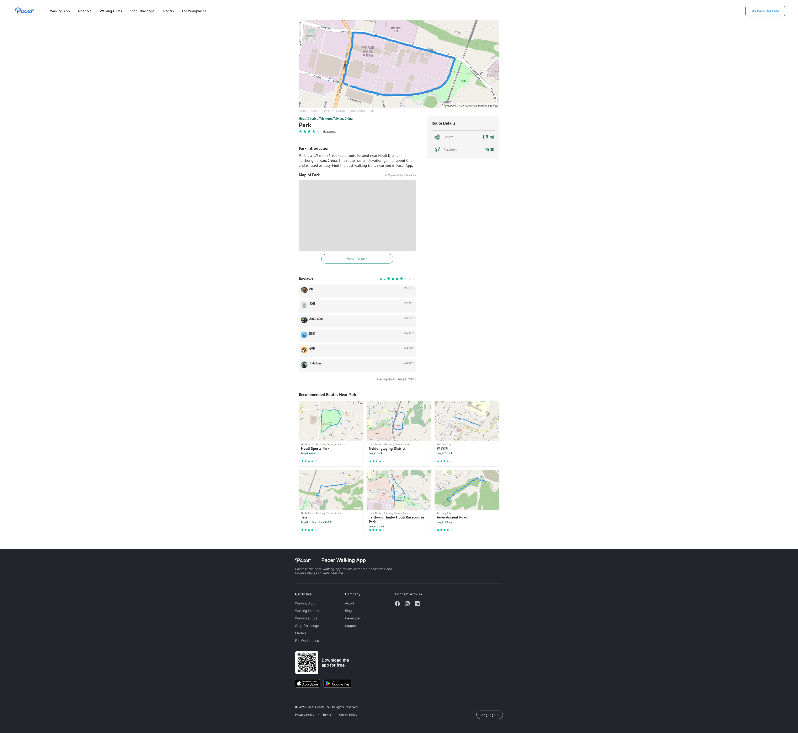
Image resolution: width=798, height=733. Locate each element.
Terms (327, 714)
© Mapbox (450, 105)
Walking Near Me (308, 611)
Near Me (84, 11)
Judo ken (315, 363)
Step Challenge (142, 11)
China (314, 111)
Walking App (60, 11)
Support (351, 626)
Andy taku (316, 318)
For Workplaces (194, 11)
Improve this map (488, 105)
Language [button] (487, 715)
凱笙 (312, 333)
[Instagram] (407, 604)
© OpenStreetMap (467, 105)
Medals (168, 11)
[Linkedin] (417, 604)
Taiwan (326, 111)
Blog (348, 611)
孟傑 (312, 303)
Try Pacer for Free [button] (765, 11)
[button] (72, 702)
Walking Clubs (111, 11)
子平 (312, 348)
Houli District (357, 111)
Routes (303, 111)
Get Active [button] (303, 594)
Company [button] (352, 594)
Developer (353, 618)
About (349, 603)
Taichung (340, 111)
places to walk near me (325, 573)
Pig (311, 288)
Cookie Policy (348, 714)
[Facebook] (397, 604)
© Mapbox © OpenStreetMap (400, 175)
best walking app (328, 569)
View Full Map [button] (357, 259)
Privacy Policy (304, 714)
